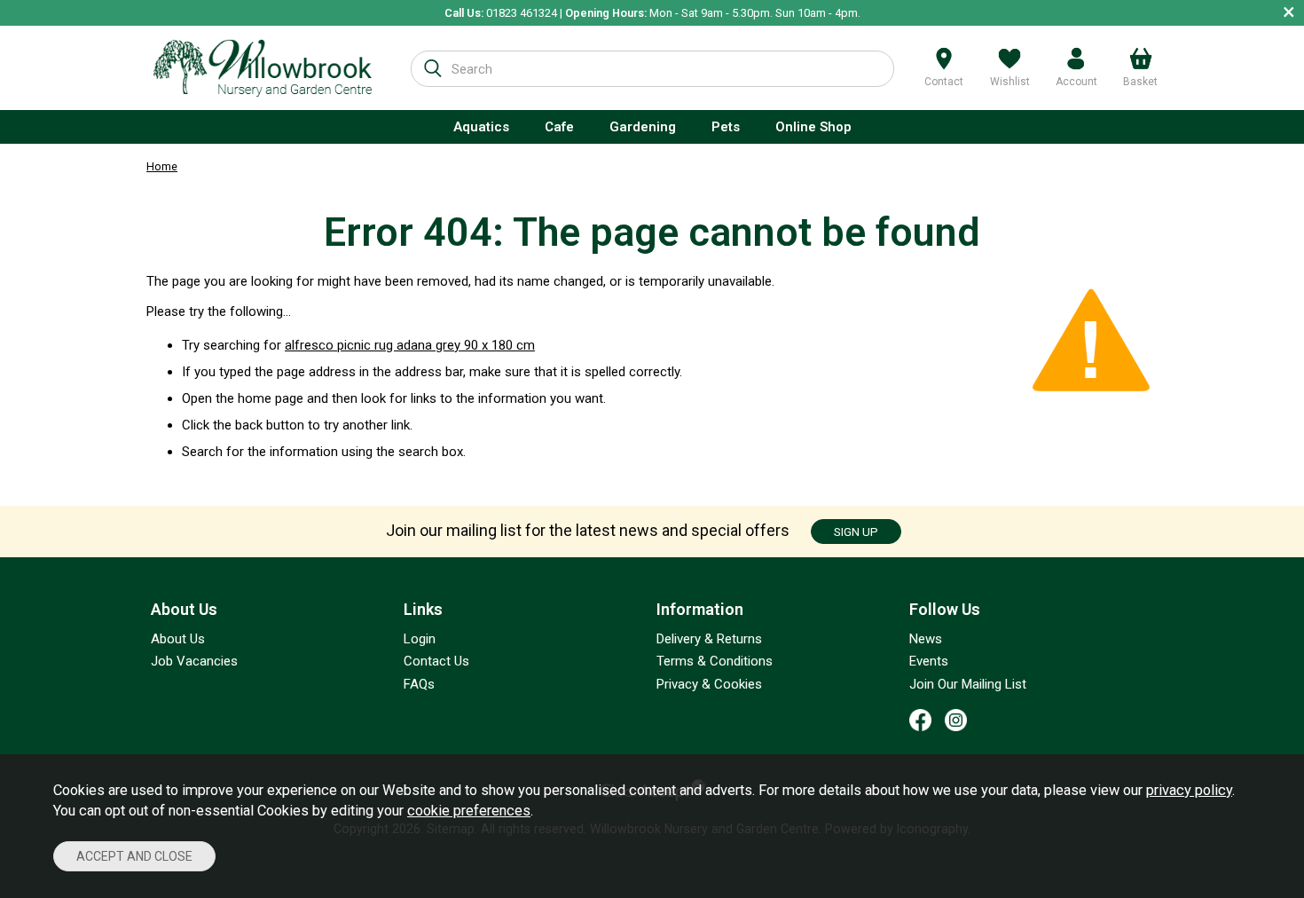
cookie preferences (468, 810)
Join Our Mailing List (967, 684)
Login (420, 639)
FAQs (419, 684)
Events (928, 661)
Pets (725, 127)
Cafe (559, 127)
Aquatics (481, 127)
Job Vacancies (194, 661)
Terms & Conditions (714, 661)
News (925, 639)
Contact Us (436, 661)
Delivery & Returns (709, 639)
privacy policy (1189, 790)
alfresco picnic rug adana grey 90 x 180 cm (410, 345)
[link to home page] (263, 68)
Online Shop (813, 127)
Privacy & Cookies (709, 684)
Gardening (642, 127)
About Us (178, 639)
